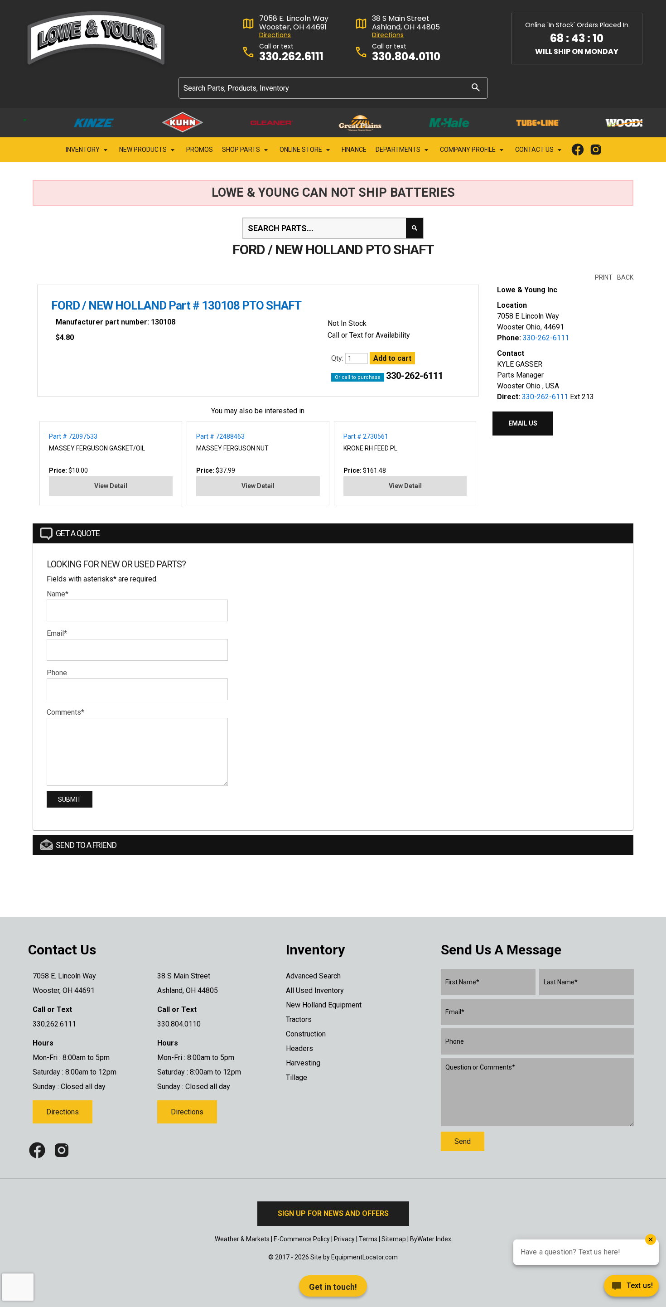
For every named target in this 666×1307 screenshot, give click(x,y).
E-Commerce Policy (302, 1239)
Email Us (522, 423)
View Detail (110, 485)
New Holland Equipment (324, 1005)
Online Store (301, 149)
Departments (399, 149)
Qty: (338, 358)
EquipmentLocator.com (364, 1257)
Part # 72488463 (220, 436)
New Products (143, 149)
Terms (368, 1239)
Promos (199, 149)
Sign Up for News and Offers (333, 1213)
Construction (306, 1034)
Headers (299, 1048)
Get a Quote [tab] (78, 533)
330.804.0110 (406, 56)
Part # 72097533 (73, 436)
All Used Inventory (315, 990)
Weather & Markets (242, 1239)
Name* (57, 594)
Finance (354, 149)
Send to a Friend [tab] (86, 845)
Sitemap (393, 1239)
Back (625, 277)
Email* (57, 633)
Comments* (65, 712)
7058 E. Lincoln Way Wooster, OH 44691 (293, 22)
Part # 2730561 (365, 436)
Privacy (344, 1239)
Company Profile (468, 149)
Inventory (83, 149)
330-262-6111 (414, 375)
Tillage (296, 1077)
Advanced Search (313, 976)
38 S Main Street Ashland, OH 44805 (406, 22)
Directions (275, 35)
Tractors (299, 1019)
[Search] (475, 87)
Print (604, 277)
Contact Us (535, 149)
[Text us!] (631, 1288)
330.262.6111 (291, 56)
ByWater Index (430, 1239)
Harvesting (303, 1063)
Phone (57, 672)
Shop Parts (241, 149)
